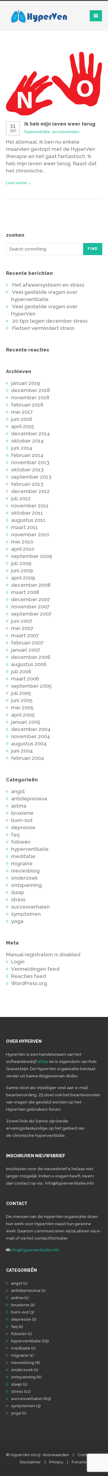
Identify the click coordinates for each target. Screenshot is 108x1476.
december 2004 (30, 729)
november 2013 (30, 462)
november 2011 (30, 506)
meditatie (23, 856)
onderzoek (24, 878)
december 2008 (30, 585)
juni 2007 (21, 621)
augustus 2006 (28, 664)
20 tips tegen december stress (50, 321)
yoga (17, 921)
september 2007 (31, 614)
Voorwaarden (55, 1454)
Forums (79, 1461)
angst (18, 791)
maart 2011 (24, 527)
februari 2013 (27, 484)
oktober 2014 (27, 441)
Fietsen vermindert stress (43, 328)
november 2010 (30, 534)
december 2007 (30, 599)
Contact (85, 1454)
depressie (23, 827)
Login (18, 962)
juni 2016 (21, 419)
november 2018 (30, 397)
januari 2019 (25, 383)
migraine (22, 863)
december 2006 (30, 657)
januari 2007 (25, 650)
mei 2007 (22, 628)
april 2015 (22, 426)
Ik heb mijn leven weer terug (59, 124)
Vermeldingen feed (35, 969)
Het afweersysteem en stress (48, 285)
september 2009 (31, 556)
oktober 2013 (27, 470)
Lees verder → (19, 183)
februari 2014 (27, 455)
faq (15, 835)
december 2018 (30, 390)
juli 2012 (21, 498)
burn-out (22, 820)
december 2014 (30, 434)
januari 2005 (25, 722)
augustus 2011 (28, 520)
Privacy (56, 1461)
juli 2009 (21, 563)
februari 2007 (27, 643)
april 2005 (22, 715)
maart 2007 (25, 635)
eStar (43, 1061)
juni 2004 (22, 751)
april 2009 (23, 578)
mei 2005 (22, 708)
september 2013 (31, 477)
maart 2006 (25, 679)
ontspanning (26, 885)
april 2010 (22, 549)
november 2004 (30, 736)
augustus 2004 (28, 744)
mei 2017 (22, 412)
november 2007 (30, 607)
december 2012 (30, 491)
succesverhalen (65, 132)
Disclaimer (30, 1461)
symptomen (26, 914)
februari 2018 (27, 405)
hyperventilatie (37, 132)
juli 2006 (21, 671)
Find (93, 249)
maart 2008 (25, 592)
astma (18, 806)
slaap (17, 892)
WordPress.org (29, 983)
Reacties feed (28, 976)
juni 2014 (21, 448)
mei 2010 (22, 542)
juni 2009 (22, 571)
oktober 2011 (27, 513)
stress (18, 899)
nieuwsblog (25, 871)
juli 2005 (21, 693)
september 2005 (31, 686)
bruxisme (22, 813)
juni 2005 (21, 700)
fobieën (21, 842)
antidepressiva (29, 799)
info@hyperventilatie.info (34, 1249)
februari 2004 (27, 758)
